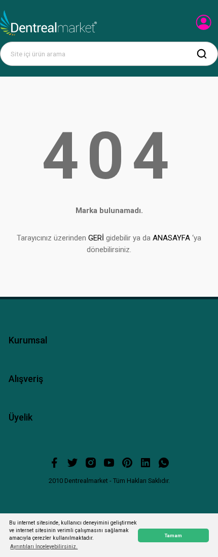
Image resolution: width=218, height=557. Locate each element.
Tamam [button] (173, 535)
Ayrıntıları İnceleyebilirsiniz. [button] (44, 546)
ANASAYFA (171, 237)
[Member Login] (204, 25)
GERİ (96, 237)
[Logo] (48, 23)
